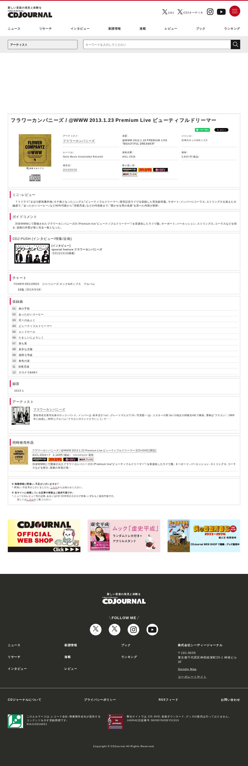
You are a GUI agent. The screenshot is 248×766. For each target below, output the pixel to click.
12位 (21, 289)
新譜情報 (114, 28)
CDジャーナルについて (25, 699)
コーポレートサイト (192, 676)
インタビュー (80, 28)
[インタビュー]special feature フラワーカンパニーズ (77, 247)
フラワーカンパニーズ (79, 140)
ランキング (232, 28)
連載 (143, 28)
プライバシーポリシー (100, 699)
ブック (201, 28)
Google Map (187, 669)
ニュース (14, 28)
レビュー (171, 28)
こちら (54, 487)
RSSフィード (168, 699)
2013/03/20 (70, 169)
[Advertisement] (124, 84)
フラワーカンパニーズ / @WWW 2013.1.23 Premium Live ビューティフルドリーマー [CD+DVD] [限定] (94, 450)
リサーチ (45, 28)
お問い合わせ (230, 699)
